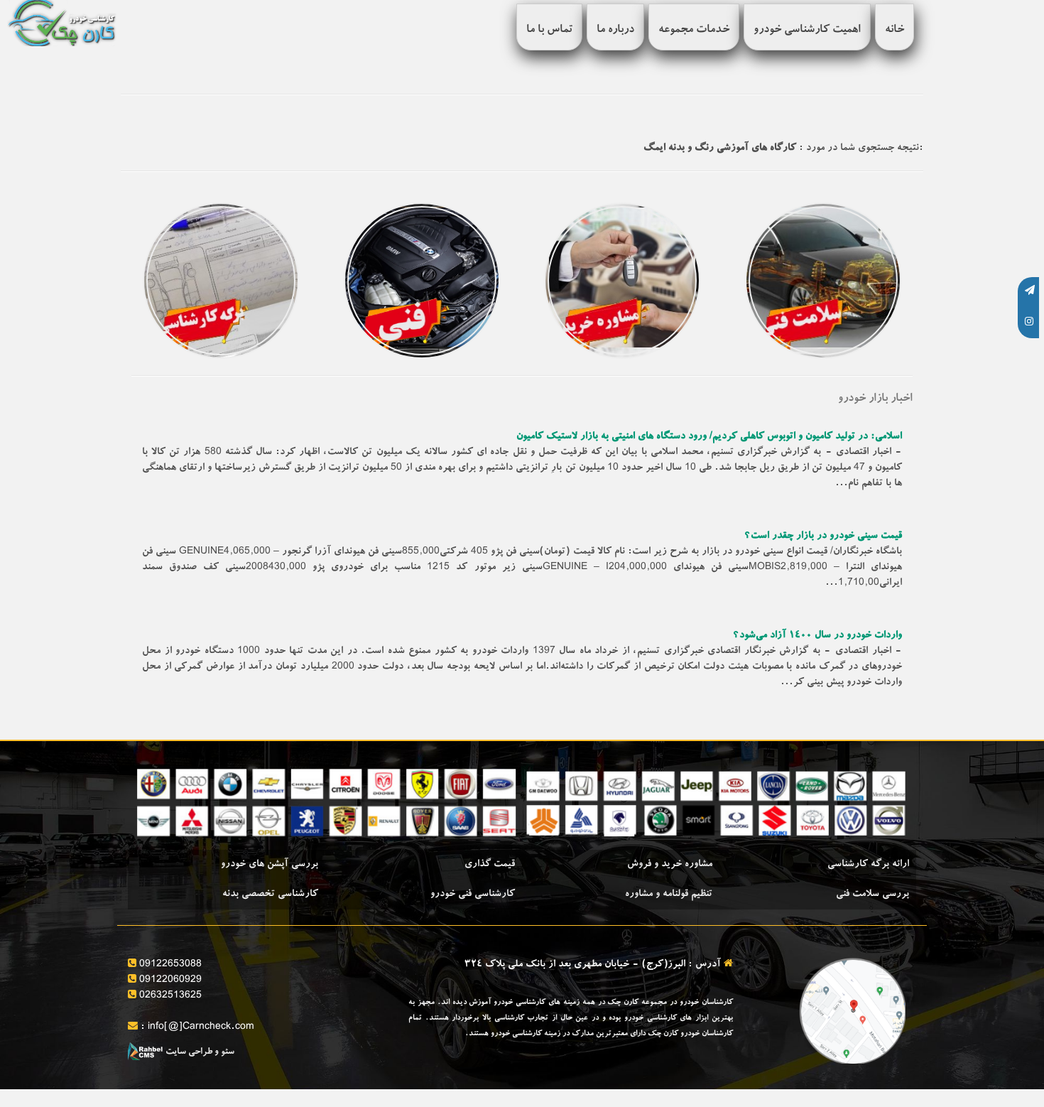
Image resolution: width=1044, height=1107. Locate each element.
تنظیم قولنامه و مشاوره (668, 895)
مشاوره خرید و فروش (669, 865)
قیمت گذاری (489, 865)
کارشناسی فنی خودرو (472, 895)
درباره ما (615, 30)
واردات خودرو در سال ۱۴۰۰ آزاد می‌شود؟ (817, 636)
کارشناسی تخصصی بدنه (270, 895)
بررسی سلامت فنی (872, 895)
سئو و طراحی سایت (198, 1052)
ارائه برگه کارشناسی (868, 865)
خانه (894, 30)
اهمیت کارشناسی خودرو (807, 30)
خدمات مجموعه (693, 30)
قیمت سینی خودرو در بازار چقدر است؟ (823, 536)
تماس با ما (549, 30)
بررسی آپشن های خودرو (269, 865)
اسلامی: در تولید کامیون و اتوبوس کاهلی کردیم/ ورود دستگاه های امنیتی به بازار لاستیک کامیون (709, 437)
